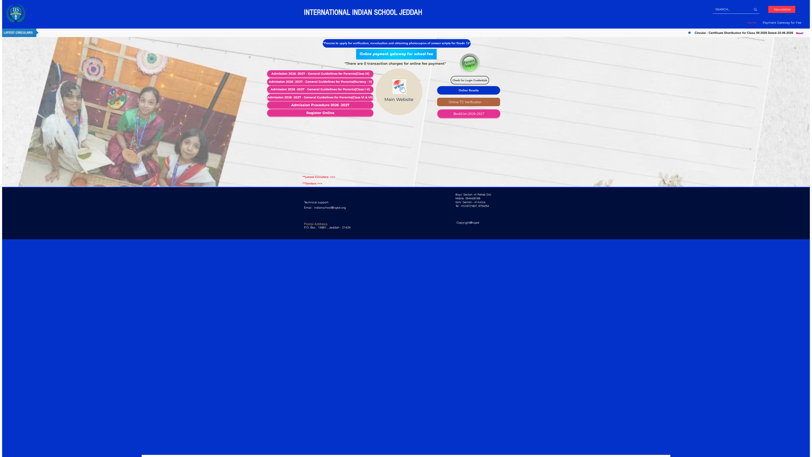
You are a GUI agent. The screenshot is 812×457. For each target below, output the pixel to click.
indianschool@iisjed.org (330, 207)
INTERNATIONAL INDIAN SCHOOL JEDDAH (364, 12)
